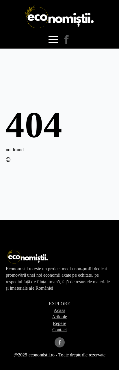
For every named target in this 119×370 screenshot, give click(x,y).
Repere (59, 323)
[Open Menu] (53, 39)
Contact (59, 329)
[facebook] (60, 342)
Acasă (59, 310)
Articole (59, 316)
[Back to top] (105, 356)
